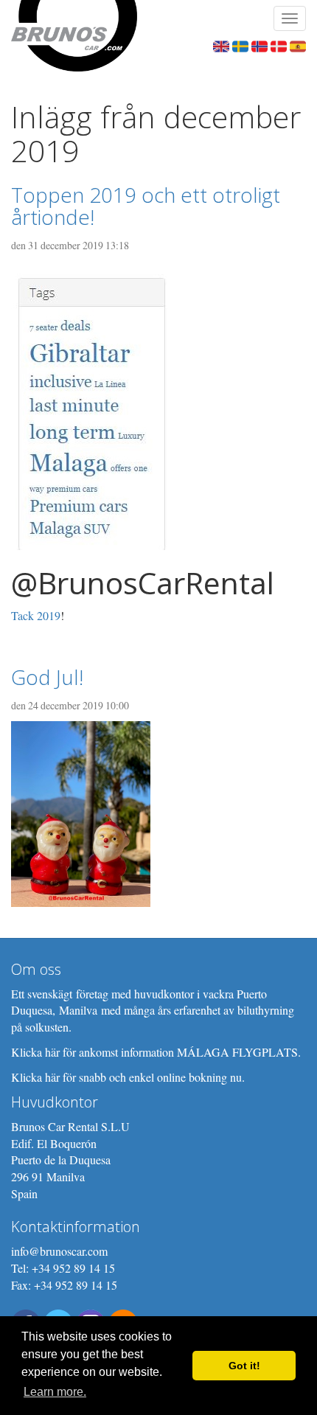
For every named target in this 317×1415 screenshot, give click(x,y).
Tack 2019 (35, 615)
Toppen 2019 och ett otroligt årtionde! (145, 206)
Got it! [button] (244, 1365)
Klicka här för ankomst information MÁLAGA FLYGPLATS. (156, 1052)
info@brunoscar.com (59, 1251)
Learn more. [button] (55, 1392)
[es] (298, 44)
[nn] (259, 44)
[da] (279, 44)
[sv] (240, 44)
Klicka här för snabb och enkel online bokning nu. (128, 1077)
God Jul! (47, 677)
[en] (221, 44)
